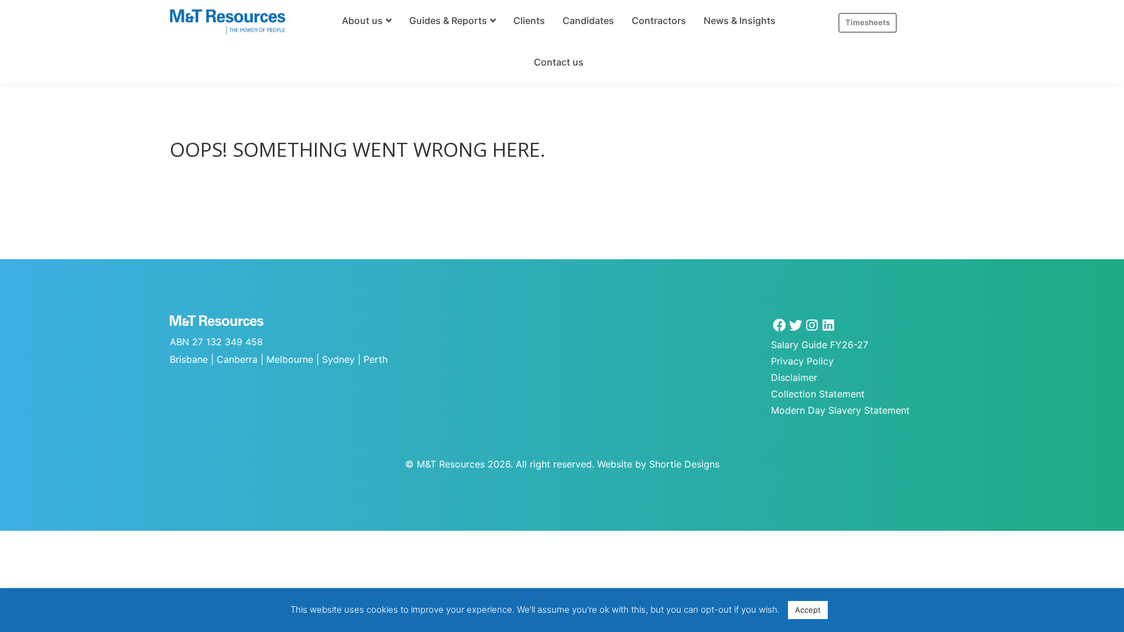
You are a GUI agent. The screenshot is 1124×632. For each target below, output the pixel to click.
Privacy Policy (802, 361)
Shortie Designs (684, 464)
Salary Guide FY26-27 (819, 345)
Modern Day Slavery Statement (840, 410)
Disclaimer (794, 377)
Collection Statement (818, 394)
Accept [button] (808, 609)
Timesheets (867, 22)
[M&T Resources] (228, 22)
